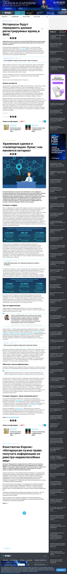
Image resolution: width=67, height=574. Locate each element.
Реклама (22, 560)
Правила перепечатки (40, 560)
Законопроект (19, 400)
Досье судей (26, 16)
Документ (22, 48)
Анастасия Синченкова (12, 417)
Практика (6, 343)
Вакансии (29, 560)
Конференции (15, 16)
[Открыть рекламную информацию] (64, 99)
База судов (37, 16)
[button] (11, 38)
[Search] (47, 16)
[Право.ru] (7, 556)
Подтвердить (61, 569)
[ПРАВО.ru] (7, 13)
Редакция (5, 560)
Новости (53, 31)
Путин (6, 113)
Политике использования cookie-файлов (10, 572)
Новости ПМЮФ (7, 443)
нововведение (18, 408)
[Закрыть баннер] (26, 562)
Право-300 (4, 16)
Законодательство (9, 58)
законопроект (33, 404)
